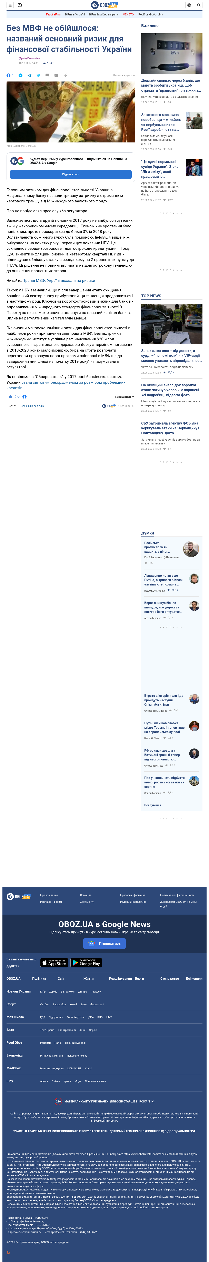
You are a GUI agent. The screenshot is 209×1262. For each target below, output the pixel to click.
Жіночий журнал (95, 1081)
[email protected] (54, 1232)
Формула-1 (97, 1004)
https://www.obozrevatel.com (141, 1154)
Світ (61, 979)
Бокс (84, 1004)
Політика (39, 979)
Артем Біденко (152, 618)
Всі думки (151, 805)
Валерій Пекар (152, 738)
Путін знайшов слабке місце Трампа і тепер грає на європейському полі (164, 727)
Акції (82, 1030)
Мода (78, 1081)
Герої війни (53, 14)
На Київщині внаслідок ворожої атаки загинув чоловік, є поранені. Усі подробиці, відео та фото (170, 390)
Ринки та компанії (51, 1055)
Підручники (56, 1017)
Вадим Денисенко (154, 590)
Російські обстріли (150, 14)
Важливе (150, 25)
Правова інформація (132, 895)
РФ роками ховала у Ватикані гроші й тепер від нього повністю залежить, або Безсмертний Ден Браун (163, 755)
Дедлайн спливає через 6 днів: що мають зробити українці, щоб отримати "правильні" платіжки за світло (170, 85)
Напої (57, 1042)
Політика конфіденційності (177, 895)
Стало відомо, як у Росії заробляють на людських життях (158, 139)
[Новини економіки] (109, 407)
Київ (43, 991)
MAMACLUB (74, 1068)
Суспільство (169, 979)
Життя (88, 979)
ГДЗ (42, 1017)
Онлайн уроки (75, 1017)
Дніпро (82, 991)
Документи (87, 901)
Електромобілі (67, 1030)
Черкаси (96, 991)
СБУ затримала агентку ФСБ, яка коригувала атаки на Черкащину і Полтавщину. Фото (170, 428)
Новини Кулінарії (75, 1042)
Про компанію (49, 895)
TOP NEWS (151, 295)
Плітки (56, 1081)
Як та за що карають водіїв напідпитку (167, 367)
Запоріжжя (67, 991)
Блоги (139, 979)
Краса (67, 1081)
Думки (147, 533)
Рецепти (45, 1042)
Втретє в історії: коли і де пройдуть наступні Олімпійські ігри (163, 700)
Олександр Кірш (153, 765)
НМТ (109, 1017)
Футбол (44, 1004)
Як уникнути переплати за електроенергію (169, 96)
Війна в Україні (75, 14)
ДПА (91, 1017)
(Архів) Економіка (29, 58)
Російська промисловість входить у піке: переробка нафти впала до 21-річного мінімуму (159, 547)
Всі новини (194, 979)
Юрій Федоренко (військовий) (161, 557)
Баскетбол (59, 1004)
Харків (53, 991)
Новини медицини (52, 1068)
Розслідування (120, 979)
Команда (85, 895)
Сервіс (93, 1030)
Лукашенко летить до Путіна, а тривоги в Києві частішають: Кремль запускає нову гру (163, 580)
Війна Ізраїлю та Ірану (104, 14)
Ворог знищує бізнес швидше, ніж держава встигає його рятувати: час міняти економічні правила (162, 607)
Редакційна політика (32, 406)
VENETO (128, 14)
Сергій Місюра (152, 793)
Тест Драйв (47, 1030)
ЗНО (100, 1017)
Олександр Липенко (155, 710)
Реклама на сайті (51, 901)
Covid (88, 1068)
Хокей (73, 1004)
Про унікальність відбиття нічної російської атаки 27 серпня (164, 782)
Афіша (44, 1081)
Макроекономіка (77, 1055)
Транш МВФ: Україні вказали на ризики (59, 280)
